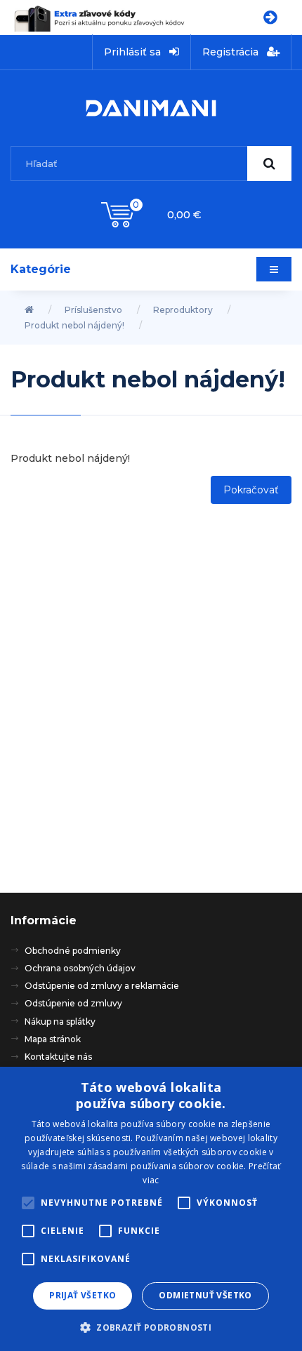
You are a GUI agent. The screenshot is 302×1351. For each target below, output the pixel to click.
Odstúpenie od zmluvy (73, 1003)
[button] (151, 1327)
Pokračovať (251, 490)
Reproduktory (183, 310)
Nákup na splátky (60, 1021)
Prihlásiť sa (134, 52)
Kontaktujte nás (58, 1056)
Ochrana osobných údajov (80, 968)
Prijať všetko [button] (82, 1295)
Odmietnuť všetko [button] (205, 1295)
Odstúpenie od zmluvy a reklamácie (102, 985)
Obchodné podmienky (73, 950)
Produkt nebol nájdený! (74, 325)
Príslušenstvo (93, 310)
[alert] (151, 1209)
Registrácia (231, 52)
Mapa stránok (53, 1039)
